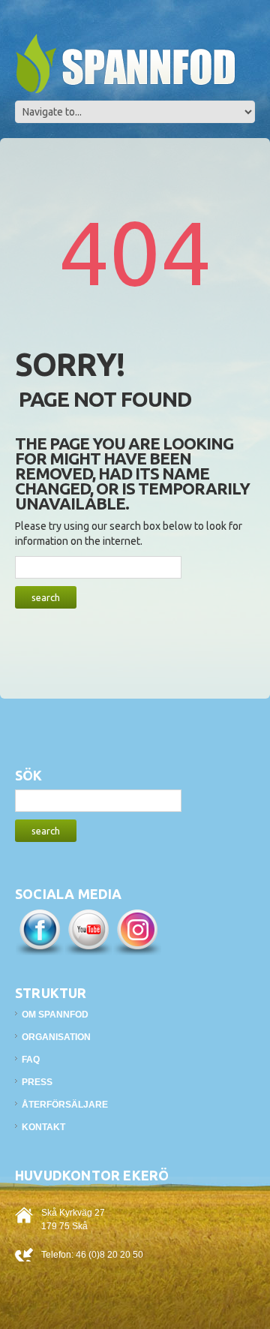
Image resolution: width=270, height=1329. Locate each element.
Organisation (56, 1037)
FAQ (31, 1059)
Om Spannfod (55, 1014)
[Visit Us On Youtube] (88, 931)
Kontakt (43, 1127)
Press (37, 1082)
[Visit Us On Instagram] (136, 931)
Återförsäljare (65, 1104)
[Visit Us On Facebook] (39, 931)
